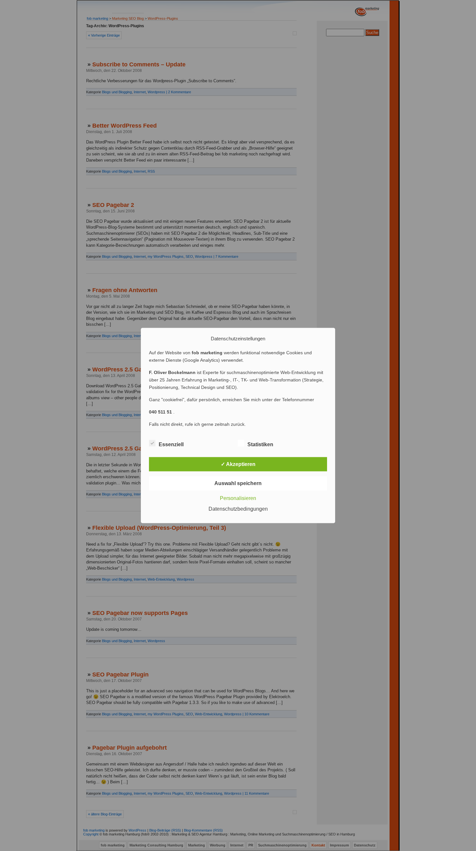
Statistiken (260, 444)
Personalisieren (238, 498)
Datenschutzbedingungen (238, 509)
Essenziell (171, 444)
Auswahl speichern (238, 483)
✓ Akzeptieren (238, 464)
